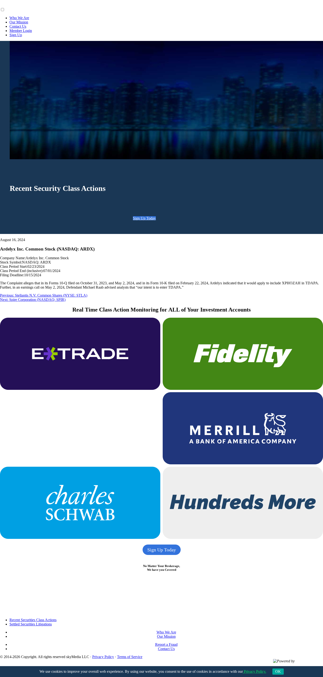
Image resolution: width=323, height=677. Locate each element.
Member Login (20, 31)
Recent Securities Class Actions (33, 620)
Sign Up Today (144, 218)
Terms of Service (129, 657)
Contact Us (17, 26)
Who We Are (19, 18)
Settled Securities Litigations (30, 624)
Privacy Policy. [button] (254, 671)
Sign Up (15, 35)
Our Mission (18, 22)
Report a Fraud (166, 644)
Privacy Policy (103, 657)
